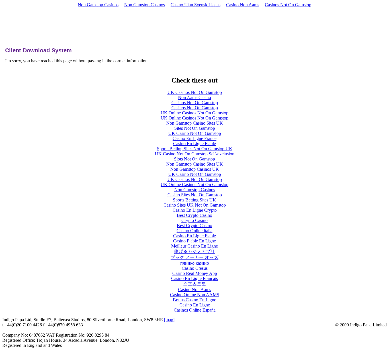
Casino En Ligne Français (194, 278)
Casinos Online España (195, 310)
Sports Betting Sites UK (194, 199)
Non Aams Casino (194, 97)
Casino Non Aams (242, 4)
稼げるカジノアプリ (194, 251)
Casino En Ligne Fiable (194, 143)
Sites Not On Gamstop (194, 128)
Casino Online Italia (194, 230)
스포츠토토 (194, 283)
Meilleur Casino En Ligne (194, 246)
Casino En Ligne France (194, 138)
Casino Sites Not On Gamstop (194, 194)
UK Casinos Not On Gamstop (194, 92)
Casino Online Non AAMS (194, 294)
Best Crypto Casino (194, 215)
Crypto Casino (194, 220)
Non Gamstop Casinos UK (194, 169)
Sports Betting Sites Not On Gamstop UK (194, 148)
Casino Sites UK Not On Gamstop (194, 205)
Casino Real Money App (194, 273)
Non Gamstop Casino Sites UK (194, 123)
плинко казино (194, 263)
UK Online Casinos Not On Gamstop (194, 112)
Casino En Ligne (194, 304)
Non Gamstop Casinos (98, 4)
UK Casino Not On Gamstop (194, 133)
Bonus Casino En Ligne (194, 299)
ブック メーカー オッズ (194, 257)
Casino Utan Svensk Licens (195, 4)
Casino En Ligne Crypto (195, 210)
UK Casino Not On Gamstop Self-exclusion (194, 153)
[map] (169, 319)
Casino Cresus (195, 268)
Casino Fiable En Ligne (194, 240)
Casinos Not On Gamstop (288, 4)
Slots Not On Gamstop (194, 159)
